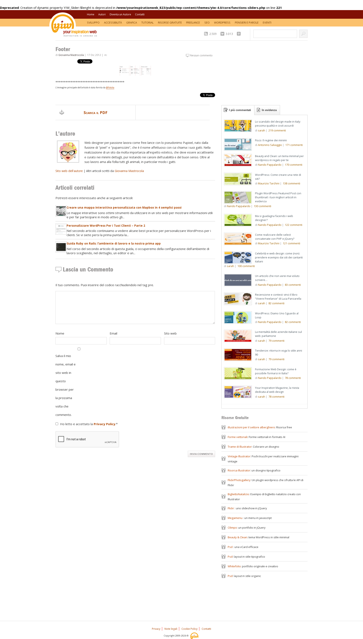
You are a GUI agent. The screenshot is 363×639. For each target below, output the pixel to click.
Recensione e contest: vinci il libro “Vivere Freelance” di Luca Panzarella (278, 296)
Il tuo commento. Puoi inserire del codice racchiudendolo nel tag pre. (104, 285)
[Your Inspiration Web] (194, 635)
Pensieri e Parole (247, 22)
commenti (277, 130)
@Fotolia (110, 87)
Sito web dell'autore (69, 171)
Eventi (267, 22)
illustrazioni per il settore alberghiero (251, 427)
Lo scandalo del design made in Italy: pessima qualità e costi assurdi (278, 123)
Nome (59, 333)
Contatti (140, 14)
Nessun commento (201, 55)
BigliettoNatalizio (238, 494)
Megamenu (235, 518)
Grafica (131, 22)
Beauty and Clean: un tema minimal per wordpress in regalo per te (279, 158)
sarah (261, 130)
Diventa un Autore (120, 14)
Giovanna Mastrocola (71, 55)
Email (113, 333)
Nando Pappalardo (269, 165)
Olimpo (232, 527)
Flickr (231, 508)
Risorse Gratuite (170, 22)
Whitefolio (234, 566)
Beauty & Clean (237, 537)
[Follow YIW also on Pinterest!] (240, 34)
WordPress (222, 22)
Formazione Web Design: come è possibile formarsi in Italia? (275, 371)
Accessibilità (113, 22)
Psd (230, 547)
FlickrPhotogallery (239, 480)
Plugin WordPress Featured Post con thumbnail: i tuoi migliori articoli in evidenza (278, 197)
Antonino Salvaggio (270, 145)
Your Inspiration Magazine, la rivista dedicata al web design (277, 390)
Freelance (193, 22)
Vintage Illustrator (239, 456)
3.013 (229, 34)
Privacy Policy (104, 424)
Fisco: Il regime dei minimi (271, 140)
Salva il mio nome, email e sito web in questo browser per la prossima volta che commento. (65, 385)
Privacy (156, 629)
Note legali (170, 629)
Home (90, 14)
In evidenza (269, 110)
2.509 (213, 34)
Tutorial (147, 22)
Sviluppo (93, 22)
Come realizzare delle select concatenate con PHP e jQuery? (274, 237)
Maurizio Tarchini (268, 183)
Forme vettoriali (237, 437)
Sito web (170, 333)
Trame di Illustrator (240, 446)
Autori (102, 14)
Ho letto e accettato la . (89, 424)
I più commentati (240, 110)
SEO (207, 22)
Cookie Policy (189, 629)
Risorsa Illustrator (239, 470)
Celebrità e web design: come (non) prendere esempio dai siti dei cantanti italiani (279, 257)
